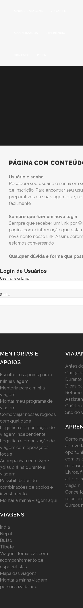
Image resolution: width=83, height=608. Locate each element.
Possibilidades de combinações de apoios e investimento (26, 487)
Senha (5, 295)
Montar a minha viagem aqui (28, 500)
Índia (5, 527)
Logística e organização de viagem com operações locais (27, 447)
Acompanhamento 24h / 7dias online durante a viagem (25, 467)
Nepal (6, 533)
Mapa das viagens (18, 573)
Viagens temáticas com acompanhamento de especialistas (24, 560)
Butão (6, 540)
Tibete (7, 547)
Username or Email (15, 278)
